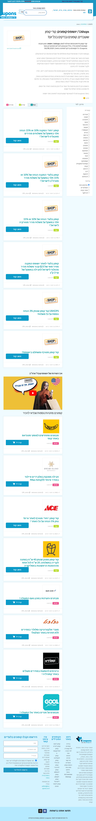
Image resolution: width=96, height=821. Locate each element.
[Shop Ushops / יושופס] (18, 38)
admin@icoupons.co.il (45, 787)
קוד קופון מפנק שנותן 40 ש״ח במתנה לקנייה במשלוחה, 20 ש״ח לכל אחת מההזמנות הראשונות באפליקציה (39, 562)
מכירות (10, 105)
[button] (90, 11)
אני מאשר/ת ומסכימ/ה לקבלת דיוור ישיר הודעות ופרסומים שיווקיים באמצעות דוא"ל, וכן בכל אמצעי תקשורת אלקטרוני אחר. (22, 763)
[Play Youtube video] (33, 393)
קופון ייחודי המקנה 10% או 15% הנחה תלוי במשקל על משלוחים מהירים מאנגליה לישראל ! (39, 133)
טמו (84, 12)
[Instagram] (40, 811)
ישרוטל (55, 10)
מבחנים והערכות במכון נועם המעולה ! (39, 598)
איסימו (70, 10)
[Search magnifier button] (26, 12)
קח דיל (19, 442)
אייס (60, 10)
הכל (33, 105)
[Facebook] (45, 811)
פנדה (64, 10)
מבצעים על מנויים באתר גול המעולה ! (39, 712)
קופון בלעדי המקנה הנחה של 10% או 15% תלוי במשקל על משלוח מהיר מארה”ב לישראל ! (40, 177)
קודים (22, 105)
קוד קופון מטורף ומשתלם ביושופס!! (40, 352)
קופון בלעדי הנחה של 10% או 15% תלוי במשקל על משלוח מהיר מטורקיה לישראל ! (39, 222)
